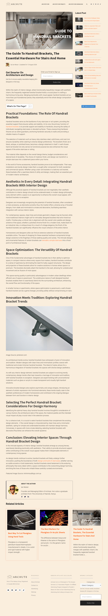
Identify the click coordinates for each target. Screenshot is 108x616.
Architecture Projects (59, 4)
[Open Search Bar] (87, 4)
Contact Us (34, 585)
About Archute (35, 582)
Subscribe (57, 82)
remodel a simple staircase (52, 240)
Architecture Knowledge (76, 4)
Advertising (34, 588)
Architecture (45, 4)
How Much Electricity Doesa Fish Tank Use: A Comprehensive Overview (91, 86)
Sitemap (33, 592)
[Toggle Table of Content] (29, 106)
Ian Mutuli (15, 64)
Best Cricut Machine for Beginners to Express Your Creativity (91, 44)
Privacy (33, 595)
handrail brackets (12, 127)
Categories (91, 582)
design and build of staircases (49, 461)
